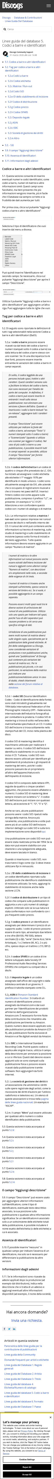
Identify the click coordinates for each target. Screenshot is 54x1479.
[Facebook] (4, 1329)
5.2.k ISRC (13, 127)
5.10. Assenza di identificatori (20, 155)
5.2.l (11, 1161)
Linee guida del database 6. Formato (23, 1401)
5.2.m (12, 1182)
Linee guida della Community (19, 1354)
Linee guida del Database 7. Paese (22, 1406)
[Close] (50, 1417)
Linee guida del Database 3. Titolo (22, 1379)
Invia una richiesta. (27, 1320)
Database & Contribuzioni (28, 17)
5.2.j (11, 1150)
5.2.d (11, 1130)
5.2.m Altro (13, 138)
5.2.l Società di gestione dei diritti (25, 133)
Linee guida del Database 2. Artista (23, 1373)
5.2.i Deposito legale (19, 117)
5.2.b (11, 1171)
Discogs (6, 17)
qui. (44, 831)
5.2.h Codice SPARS (18, 112)
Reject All (27, 1467)
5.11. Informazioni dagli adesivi (21, 160)
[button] (48, 5)
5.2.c (11, 1140)
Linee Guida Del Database (19, 21)
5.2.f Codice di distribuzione (22, 101)
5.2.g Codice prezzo (18, 107)
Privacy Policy (27, 1431)
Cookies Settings (27, 1459)
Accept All (27, 1474)
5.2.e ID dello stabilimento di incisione (28, 96)
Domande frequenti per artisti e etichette (26, 1359)
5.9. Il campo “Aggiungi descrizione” (24, 150)
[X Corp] (9, 1329)
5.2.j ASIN (13, 122)
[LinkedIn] (14, 1329)
